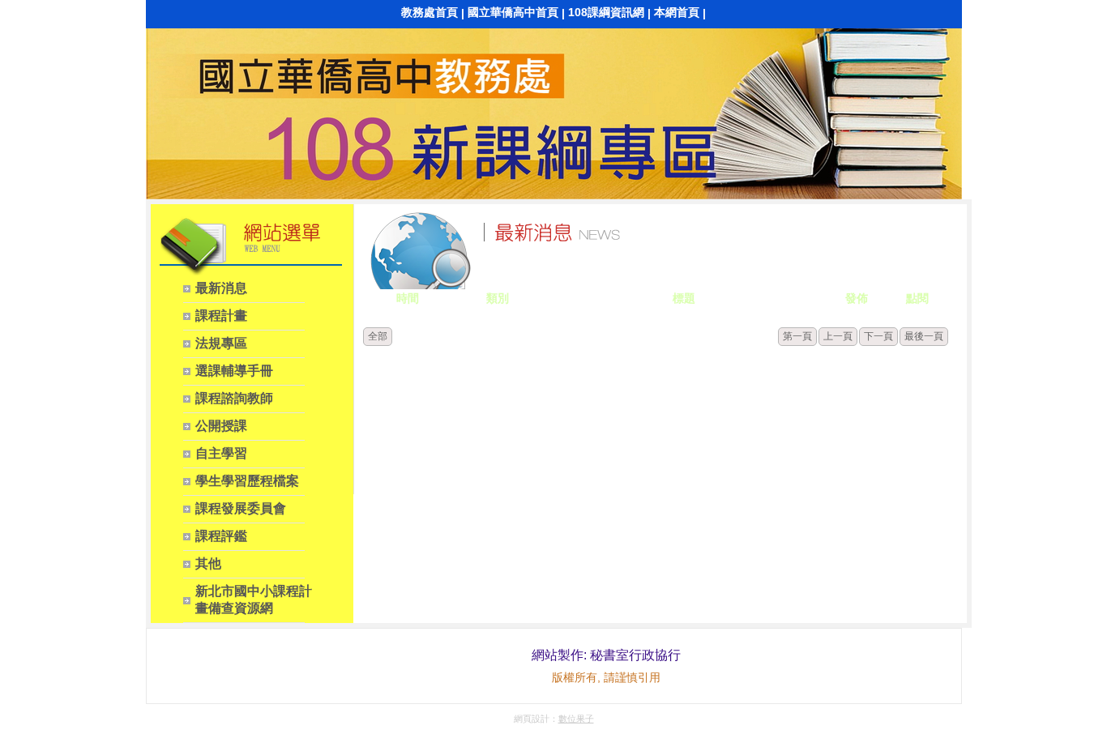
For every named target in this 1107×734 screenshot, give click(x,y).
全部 (377, 336)
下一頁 (878, 336)
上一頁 (838, 336)
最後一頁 (923, 336)
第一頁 (797, 336)
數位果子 (576, 718)
